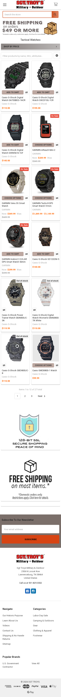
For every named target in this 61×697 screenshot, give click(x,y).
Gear (35, 625)
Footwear (37, 635)
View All (35, 663)
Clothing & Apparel (42, 630)
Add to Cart (13, 92)
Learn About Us (10, 620)
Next (40, 396)
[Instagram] (33, 591)
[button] (30, 28)
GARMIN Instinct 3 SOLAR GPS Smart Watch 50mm (14, 260)
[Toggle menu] (4, 4)
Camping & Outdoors (43, 620)
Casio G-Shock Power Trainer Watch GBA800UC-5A (14, 318)
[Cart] (56, 4)
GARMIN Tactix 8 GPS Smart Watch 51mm (42, 204)
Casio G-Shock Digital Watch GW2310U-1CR (43, 98)
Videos (6, 625)
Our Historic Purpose (13, 615)
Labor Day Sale (40, 615)
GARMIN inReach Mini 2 (43, 150)
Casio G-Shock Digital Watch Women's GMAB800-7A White (45, 318)
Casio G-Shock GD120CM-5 (45, 259)
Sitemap (7, 644)
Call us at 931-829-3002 (30, 583)
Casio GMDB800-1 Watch (44, 370)
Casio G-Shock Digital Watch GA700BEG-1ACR (13, 98)
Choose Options (43, 145)
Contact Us (8, 630)
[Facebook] (27, 591)
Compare (26, 92)
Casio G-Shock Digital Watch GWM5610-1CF (12, 151)
